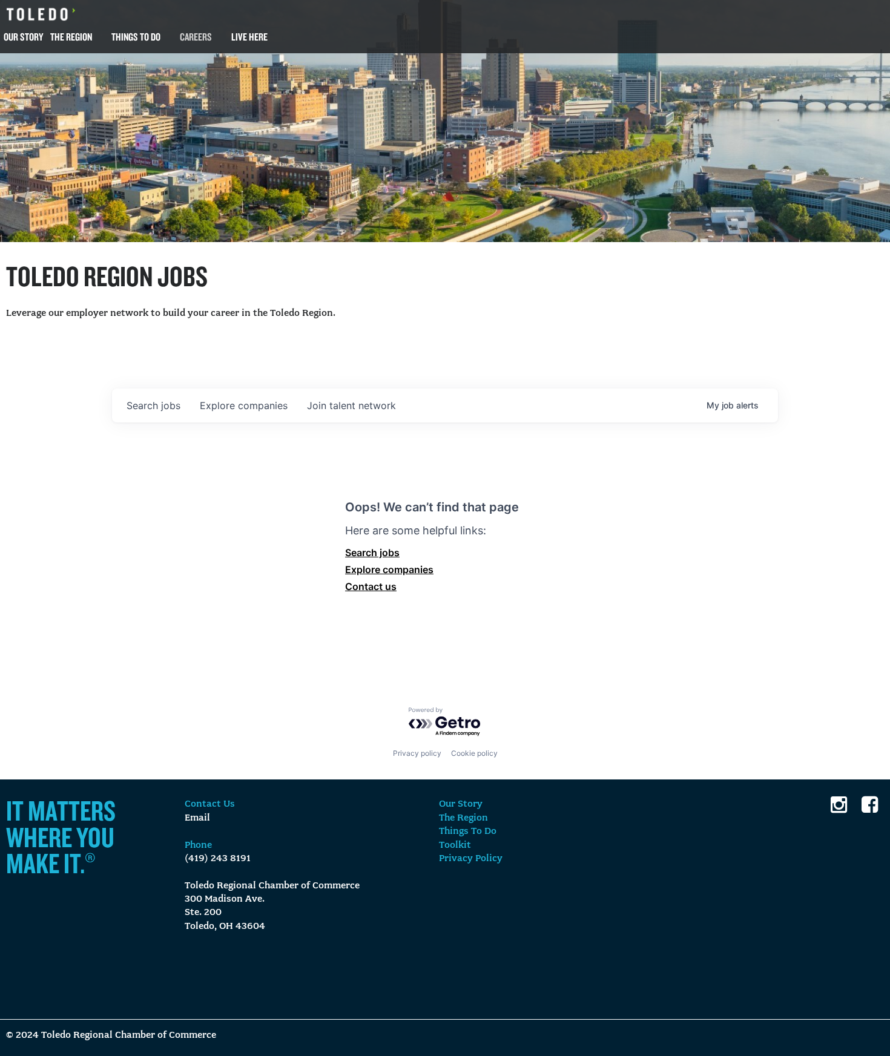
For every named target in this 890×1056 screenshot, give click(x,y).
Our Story (23, 36)
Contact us (371, 586)
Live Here (249, 36)
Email (197, 818)
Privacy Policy (471, 859)
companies (244, 405)
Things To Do (135, 36)
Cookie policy (474, 753)
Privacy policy (417, 753)
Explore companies (389, 569)
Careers (196, 36)
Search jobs (372, 552)
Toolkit (455, 845)
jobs (153, 405)
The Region (71, 36)
